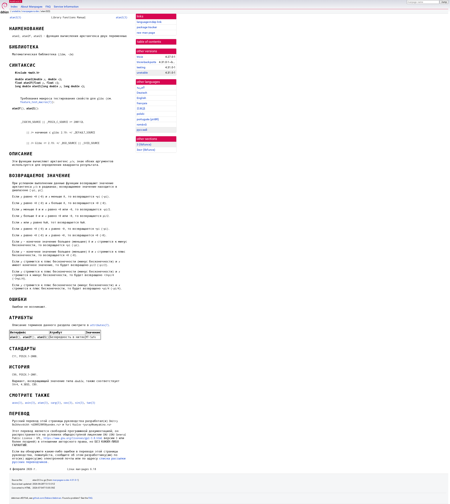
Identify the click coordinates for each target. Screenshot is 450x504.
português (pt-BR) (148, 119)
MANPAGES (15, 1)
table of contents (149, 41)
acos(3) (17, 402)
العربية (140, 87)
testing (141, 67)
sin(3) (79, 402)
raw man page (146, 32)
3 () (144, 144)
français (142, 103)
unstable (16, 11)
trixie (140, 56)
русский (142, 130)
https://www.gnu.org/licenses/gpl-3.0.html (73, 438)
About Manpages (31, 6)
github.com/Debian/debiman (47, 498)
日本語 (141, 108)
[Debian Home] (4, 7)
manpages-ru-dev (30, 11)
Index (14, 6)
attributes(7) (99, 325)
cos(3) (68, 402)
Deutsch (142, 92)
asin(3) (30, 402)
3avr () (146, 149)
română (142, 124)
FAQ (48, 6)
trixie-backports (146, 62)
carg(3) (56, 402)
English (141, 98)
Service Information (66, 6)
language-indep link (149, 22)
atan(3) (43, 402)
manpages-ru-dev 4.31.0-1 (65, 480)
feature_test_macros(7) (36, 102)
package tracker (147, 27)
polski (140, 113)
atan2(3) (15, 17)
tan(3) (91, 402)
